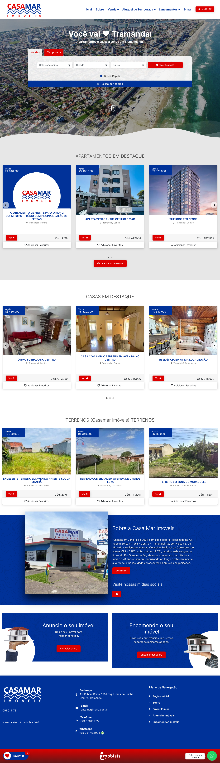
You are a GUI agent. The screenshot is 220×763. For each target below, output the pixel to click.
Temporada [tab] (54, 52)
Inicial (88, 9)
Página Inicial (161, 696)
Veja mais (121, 570)
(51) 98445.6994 (90, 732)
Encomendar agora (151, 654)
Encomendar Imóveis (166, 722)
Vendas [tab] (35, 52)
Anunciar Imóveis (164, 715)
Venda (112, 9)
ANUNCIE (206, 9)
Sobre (100, 9)
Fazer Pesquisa (166, 65)
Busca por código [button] (112, 83)
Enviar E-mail (161, 709)
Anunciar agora (68, 648)
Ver (11, 237)
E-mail (187, 9)
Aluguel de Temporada (137, 9)
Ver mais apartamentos (110, 263)
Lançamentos (168, 9)
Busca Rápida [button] (112, 76)
